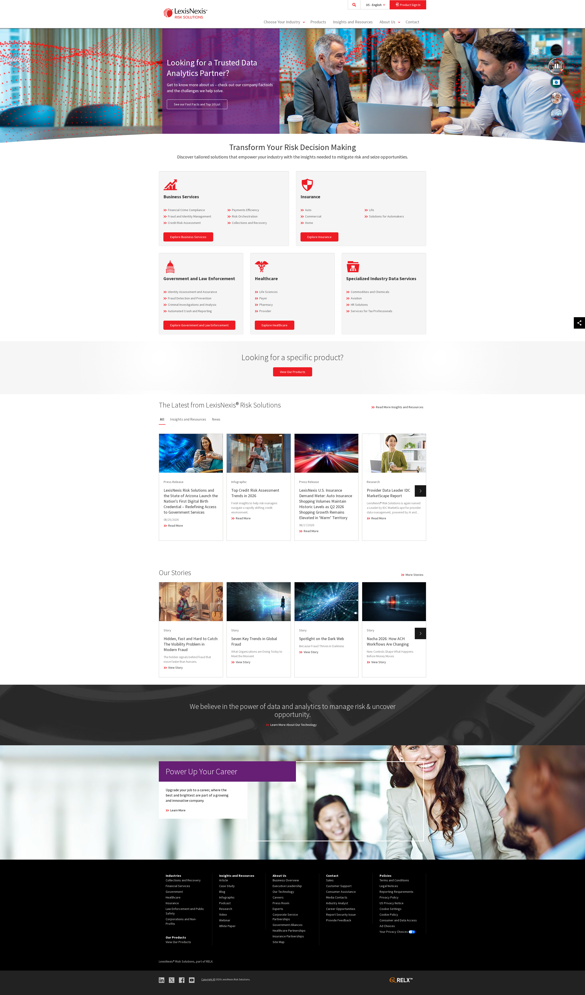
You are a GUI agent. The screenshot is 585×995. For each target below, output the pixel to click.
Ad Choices (387, 926)
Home (309, 223)
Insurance (172, 903)
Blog (222, 892)
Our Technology (283, 892)
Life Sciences (268, 292)
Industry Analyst (337, 903)
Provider (265, 311)
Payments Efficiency (245, 210)
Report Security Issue (341, 914)
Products (318, 21)
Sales (330, 880)
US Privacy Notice (392, 903)
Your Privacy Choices (394, 932)
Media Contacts (336, 897)
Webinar (224, 920)
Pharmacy (266, 305)
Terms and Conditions (394, 880)
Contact (412, 21)
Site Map (279, 942)
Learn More (178, 810)
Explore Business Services (188, 237)
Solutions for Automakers (386, 216)
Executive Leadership (287, 886)
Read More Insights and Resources (399, 407)
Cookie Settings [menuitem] (391, 909)
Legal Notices (389, 886)
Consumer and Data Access (398, 920)
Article (223, 880)
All (162, 419)
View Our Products (292, 372)
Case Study (227, 886)
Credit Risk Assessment (184, 223)
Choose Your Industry (282, 21)
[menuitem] (318, 22)
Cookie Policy (389, 914)
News (216, 419)
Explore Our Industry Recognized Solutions (203, 101)
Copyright (208, 979)
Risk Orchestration (245, 216)
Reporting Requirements (396, 892)
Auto (308, 210)
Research (225, 909)
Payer (263, 298)
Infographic (227, 897)
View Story (175, 667)
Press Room (281, 903)
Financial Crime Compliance (186, 210)
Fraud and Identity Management (189, 216)
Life (371, 210)
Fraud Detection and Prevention (189, 298)
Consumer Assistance (341, 892)
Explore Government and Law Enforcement (199, 325)
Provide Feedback (338, 920)
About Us (387, 21)
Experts (278, 909)
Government (174, 892)
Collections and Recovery (249, 223)
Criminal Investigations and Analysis (192, 305)
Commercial (313, 216)
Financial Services (178, 886)
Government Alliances (288, 925)
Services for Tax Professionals (371, 311)
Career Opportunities (340, 909)
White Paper (227, 926)
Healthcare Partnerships (289, 930)
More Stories (414, 575)
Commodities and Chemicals (370, 292)
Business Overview (286, 880)
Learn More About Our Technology (293, 725)
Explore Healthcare (274, 325)
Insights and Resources (353, 21)
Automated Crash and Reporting (190, 311)
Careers (278, 897)
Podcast (225, 903)
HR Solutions (359, 305)
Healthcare (173, 897)
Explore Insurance (319, 237)
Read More (175, 525)
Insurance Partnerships (288, 936)
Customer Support (338, 886)
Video (223, 914)
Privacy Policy (389, 897)
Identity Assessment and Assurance (192, 292)
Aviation (356, 298)
